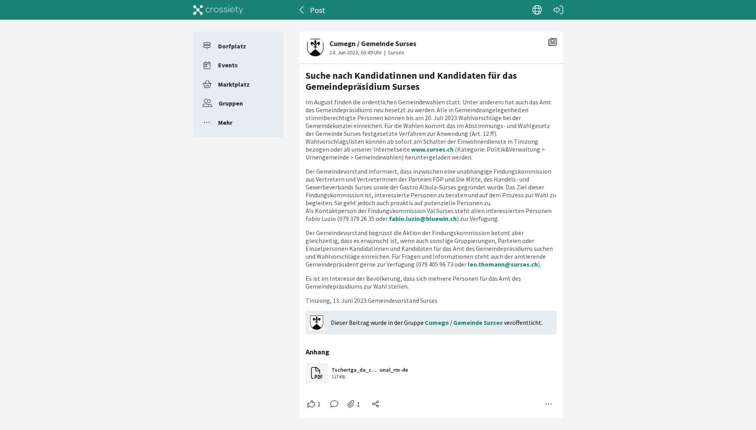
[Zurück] (302, 10)
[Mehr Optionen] (549, 404)
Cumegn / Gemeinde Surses (464, 322)
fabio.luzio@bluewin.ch (423, 218)
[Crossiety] (218, 10)
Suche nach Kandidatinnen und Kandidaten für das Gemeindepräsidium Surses (411, 81)
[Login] (558, 10)
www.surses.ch (432, 149)
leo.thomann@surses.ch (503, 264)
